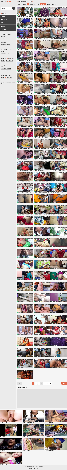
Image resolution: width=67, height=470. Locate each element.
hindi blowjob (3, 79)
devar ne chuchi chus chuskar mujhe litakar (8, 83)
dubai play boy (3, 58)
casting (9, 49)
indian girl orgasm (9, 77)
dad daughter (3, 42)
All (27, 4)
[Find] (13, 8)
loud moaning (8, 70)
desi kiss (3, 51)
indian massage (4, 49)
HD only (24, 4)
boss (9, 75)
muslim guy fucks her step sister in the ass (7, 65)
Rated (49, 4)
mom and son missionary (6, 53)
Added (4, 29)
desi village (3, 36)
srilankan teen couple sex (6, 68)
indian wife (12, 56)
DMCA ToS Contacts (33, 468)
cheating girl (3, 62)
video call (3, 60)
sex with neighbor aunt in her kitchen (6, 39)
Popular (43, 4)
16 (47, 383)
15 (44, 383)
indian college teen (9, 60)
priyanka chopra (4, 75)
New (38, 4)
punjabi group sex (4, 46)
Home (3, 16)
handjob (6, 56)
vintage (2, 56)
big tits (10, 46)
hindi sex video (11, 58)
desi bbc (2, 77)
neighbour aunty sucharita (6, 44)
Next (64, 383)
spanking (3, 70)
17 (50, 383)
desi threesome (8, 73)
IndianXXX (8, 2)
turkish (2, 73)
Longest (54, 4)
